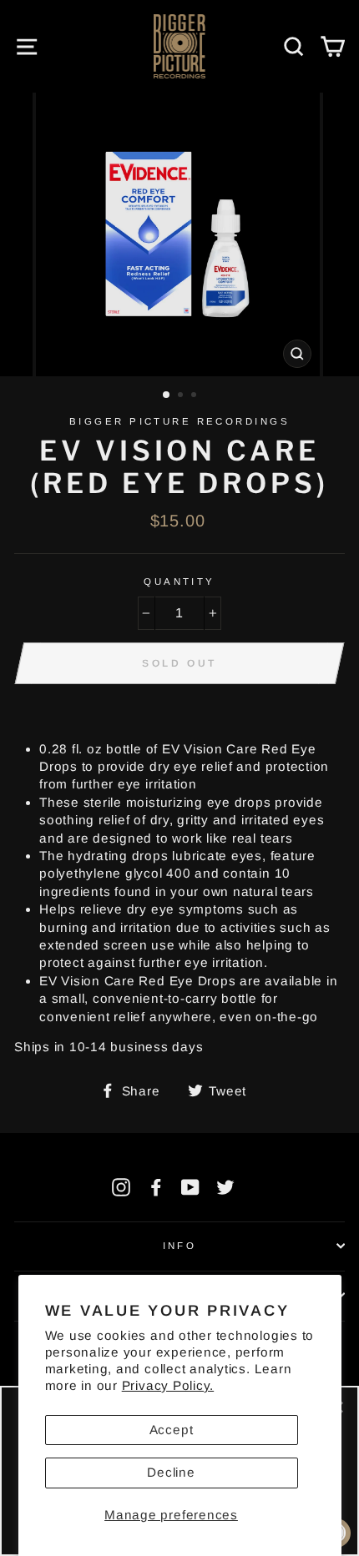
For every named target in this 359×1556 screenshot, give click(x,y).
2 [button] (182, 396)
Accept (171, 1430)
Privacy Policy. (168, 1385)
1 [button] (167, 395)
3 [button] (195, 396)
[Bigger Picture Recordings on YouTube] (190, 1186)
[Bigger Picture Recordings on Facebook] (156, 1186)
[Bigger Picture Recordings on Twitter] (225, 1186)
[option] (179, 234)
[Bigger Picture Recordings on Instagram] (121, 1186)
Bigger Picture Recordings (179, 421)
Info (180, 1246)
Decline (171, 1472)
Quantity (179, 582)
